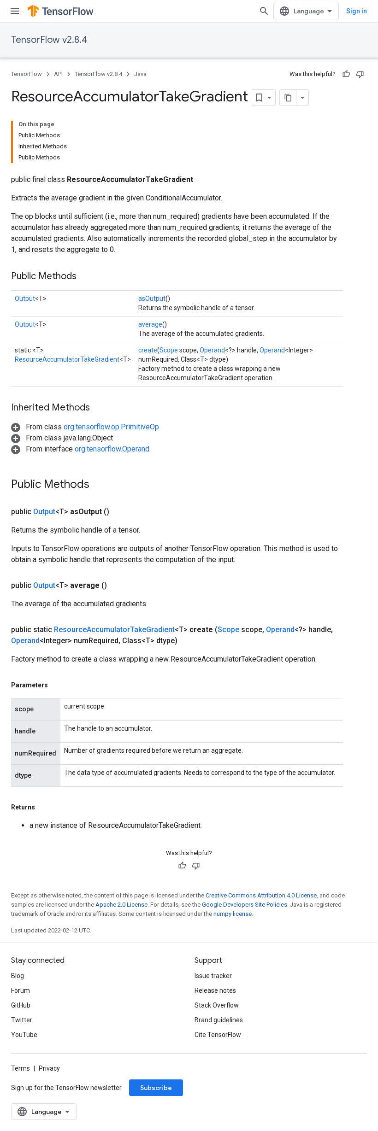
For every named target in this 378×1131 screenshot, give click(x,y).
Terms (20, 1068)
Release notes (215, 990)
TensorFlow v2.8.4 (49, 40)
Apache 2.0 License (121, 904)
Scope (168, 350)
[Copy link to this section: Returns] (44, 807)
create (147, 350)
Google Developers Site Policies (244, 904)
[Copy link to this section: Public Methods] (86, 276)
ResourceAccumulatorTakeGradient (67, 359)
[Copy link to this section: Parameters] (57, 685)
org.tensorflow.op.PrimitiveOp (111, 426)
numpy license (232, 913)
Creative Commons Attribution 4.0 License (261, 895)
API (58, 73)
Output (25, 298)
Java (140, 73)
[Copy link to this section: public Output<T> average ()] (118, 585)
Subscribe (156, 1088)
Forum (20, 990)
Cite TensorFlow (218, 1034)
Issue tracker (213, 975)
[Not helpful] (360, 74)
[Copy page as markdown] (288, 97)
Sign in (356, 11)
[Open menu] (15, 11)
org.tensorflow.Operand (112, 449)
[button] (85, 426)
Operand (212, 350)
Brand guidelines (219, 1020)
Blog (17, 975)
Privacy (49, 1068)
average (150, 324)
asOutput (151, 298)
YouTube (24, 1034)
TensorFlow (26, 73)
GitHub (20, 1005)
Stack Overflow (217, 1005)
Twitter (21, 1020)
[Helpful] (346, 74)
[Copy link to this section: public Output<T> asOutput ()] (120, 511)
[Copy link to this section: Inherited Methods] (99, 408)
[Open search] (264, 11)
